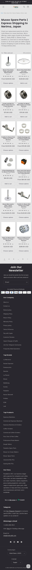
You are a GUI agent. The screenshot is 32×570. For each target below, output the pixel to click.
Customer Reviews (8, 337)
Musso (5, 379)
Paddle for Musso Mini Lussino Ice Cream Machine (23, 205)
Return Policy (7, 317)
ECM (4, 402)
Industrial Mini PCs (8, 459)
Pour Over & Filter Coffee (10, 436)
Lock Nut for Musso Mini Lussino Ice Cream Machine (24, 105)
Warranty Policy (8, 321)
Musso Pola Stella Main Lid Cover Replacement (24, 71)
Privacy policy (7, 325)
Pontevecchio (7, 367)
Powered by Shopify (22, 567)
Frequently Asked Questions (11, 348)
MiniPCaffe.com (13, 567)
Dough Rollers (7, 444)
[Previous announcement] (3, 2)
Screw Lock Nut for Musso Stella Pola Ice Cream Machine (8, 105)
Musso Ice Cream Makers (10, 452)
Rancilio (5, 371)
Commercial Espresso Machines (12, 421)
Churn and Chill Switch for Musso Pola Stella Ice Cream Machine (24, 172)
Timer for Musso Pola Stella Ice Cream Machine (8, 239)
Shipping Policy (7, 314)
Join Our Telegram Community (12, 345)
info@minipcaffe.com (9, 535)
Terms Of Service (8, 329)
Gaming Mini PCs (8, 463)
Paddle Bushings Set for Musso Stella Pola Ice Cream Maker (23, 138)
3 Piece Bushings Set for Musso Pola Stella (8, 171)
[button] (3, 7)
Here (8, 528)
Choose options (8, 83)
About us (6, 302)
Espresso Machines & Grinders (12, 425)
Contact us (6, 306)
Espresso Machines (9, 417)
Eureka (5, 387)
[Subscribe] (27, 282)
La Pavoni (6, 375)
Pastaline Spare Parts (9, 448)
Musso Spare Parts (9, 456)
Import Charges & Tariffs (10, 341)
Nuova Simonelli (8, 394)
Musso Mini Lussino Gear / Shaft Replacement (8, 205)
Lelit (4, 406)
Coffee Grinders (8, 428)
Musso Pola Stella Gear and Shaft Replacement (8, 71)
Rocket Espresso (8, 363)
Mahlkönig (6, 383)
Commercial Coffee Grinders (11, 432)
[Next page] (27, 259)
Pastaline (6, 390)
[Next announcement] (29, 2)
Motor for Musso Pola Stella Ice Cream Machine (23, 239)
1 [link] (4, 259)
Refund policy (7, 310)
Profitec (5, 398)
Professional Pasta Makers (11, 440)
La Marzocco (7, 359)
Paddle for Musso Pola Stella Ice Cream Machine (8, 138)
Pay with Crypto (8, 333)
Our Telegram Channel (13, 511)
